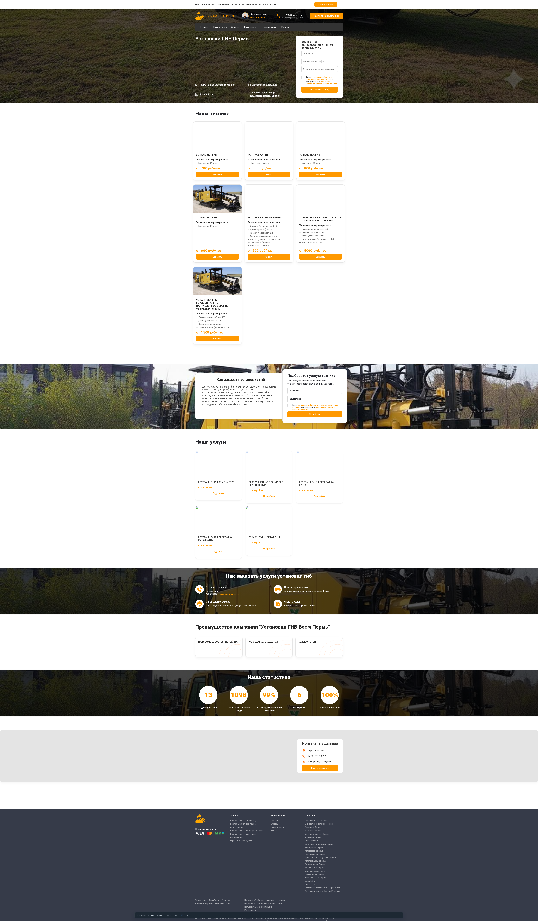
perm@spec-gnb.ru (322, 761)
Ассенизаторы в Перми (315, 878)
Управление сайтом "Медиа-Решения (212, 900)
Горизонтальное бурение (242, 841)
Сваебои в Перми (313, 827)
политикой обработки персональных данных (321, 82)
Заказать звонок (320, 768)
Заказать (217, 174)
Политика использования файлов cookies (263, 903)
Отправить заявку (319, 89)
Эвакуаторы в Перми (314, 874)
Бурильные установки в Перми (319, 844)
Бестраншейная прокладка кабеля (246, 831)
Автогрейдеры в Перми (315, 861)
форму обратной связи (228, 594)
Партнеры (310, 815)
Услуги (234, 815)
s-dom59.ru (310, 884)
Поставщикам (269, 27)
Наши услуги (219, 27)
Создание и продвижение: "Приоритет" (323, 888)
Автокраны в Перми (314, 847)
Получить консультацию (326, 16)
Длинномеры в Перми (315, 854)
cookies (181, 915)
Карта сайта (250, 910)
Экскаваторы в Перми (315, 864)
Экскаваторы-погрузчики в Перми (320, 824)
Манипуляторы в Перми (316, 820)
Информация (278, 815)
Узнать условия (325, 4)
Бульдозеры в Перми (314, 868)
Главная (204, 27)
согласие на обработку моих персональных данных (319, 78)
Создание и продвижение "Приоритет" (213, 903)
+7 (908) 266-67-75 (292, 15)
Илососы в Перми (313, 831)
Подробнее (218, 493)
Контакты (285, 27)
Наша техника (250, 27)
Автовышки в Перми (314, 851)
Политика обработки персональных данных (264, 900)
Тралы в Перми (311, 841)
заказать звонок (258, 17)
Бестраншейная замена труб (243, 820)
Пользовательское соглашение (258, 907)
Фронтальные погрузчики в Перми (320, 857)
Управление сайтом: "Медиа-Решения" (323, 891)
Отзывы (235, 27)
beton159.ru (310, 881)
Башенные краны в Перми (317, 834)
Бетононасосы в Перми (315, 871)
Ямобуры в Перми (313, 837)
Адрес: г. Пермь (316, 750)
